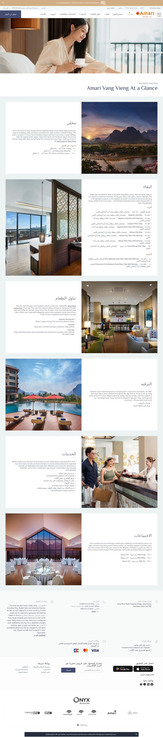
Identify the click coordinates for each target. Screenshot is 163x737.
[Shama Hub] (67, 712)
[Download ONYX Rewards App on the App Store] (143, 668)
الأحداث (42, 14)
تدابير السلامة (45, 672)
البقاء (107, 14)
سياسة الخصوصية (22, 669)
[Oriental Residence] (133, 712)
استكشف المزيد (39, 635)
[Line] (144, 684)
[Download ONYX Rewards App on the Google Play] (123, 668)
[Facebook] (152, 684)
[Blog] (141, 684)
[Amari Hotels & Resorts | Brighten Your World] (111, 712)
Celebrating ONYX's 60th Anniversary (78, 3)
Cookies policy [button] (50, 734)
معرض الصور (118, 14)
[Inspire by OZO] (32, 712)
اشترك (68, 670)
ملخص (130, 14)
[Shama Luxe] (92, 712)
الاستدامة (47, 669)
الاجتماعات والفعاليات (67, 14)
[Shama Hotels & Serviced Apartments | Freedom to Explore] (80, 712)
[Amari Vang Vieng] (145, 14)
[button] (155, 8)
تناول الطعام (95, 14)
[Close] (2, 2)
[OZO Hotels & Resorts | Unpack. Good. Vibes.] (48, 712)
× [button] (136, 734)
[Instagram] (148, 684)
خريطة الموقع (23, 672)
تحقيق (93, 611)
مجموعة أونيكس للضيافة (41, 667)
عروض (53, 14)
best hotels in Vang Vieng (66, 141)
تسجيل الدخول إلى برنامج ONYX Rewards (25, 8)
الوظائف (25, 667)
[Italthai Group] (82, 726)
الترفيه (83, 14)
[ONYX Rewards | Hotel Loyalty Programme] (81, 699)
